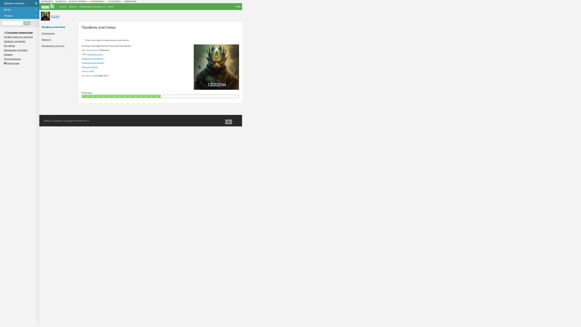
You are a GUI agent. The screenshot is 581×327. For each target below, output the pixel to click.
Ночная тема (13, 63)
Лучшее (63, 6)
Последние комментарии (19, 32)
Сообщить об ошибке (14, 41)
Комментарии (130, 1)
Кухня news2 (114, 1)
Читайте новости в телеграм (18, 37)
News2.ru (48, 120)
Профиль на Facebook (92, 58)
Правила (8, 54)
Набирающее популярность (92, 6)
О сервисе (57, 120)
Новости (61, 1)
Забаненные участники (15, 50)
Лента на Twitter (90, 67)
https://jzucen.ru (95, 54)
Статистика (68, 120)
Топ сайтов (9, 45)
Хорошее (73, 6)
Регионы (8, 15)
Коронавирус (47, 1)
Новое (110, 6)
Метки (7, 9)
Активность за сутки (53, 45)
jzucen (55, 16)
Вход (238, 6)
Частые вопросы (12, 59)
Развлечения (97, 1)
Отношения (48, 33)
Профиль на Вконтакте (93, 62)
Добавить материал (14, 3)
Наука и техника (78, 1)
